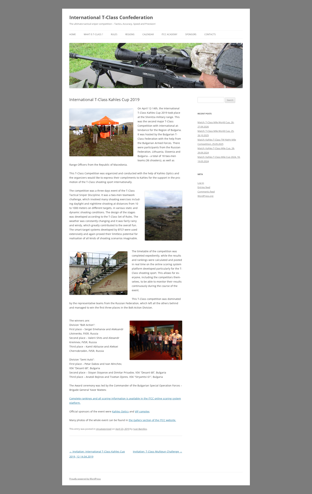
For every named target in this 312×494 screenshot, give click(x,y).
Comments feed (206, 191)
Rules (114, 34)
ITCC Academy (169, 34)
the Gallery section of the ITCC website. (152, 420)
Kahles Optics (120, 411)
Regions (130, 34)
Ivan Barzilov (140, 428)
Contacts (210, 34)
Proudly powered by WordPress (85, 478)
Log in (201, 183)
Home (72, 34)
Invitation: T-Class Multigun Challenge (157, 451)
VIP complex (142, 411)
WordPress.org (205, 196)
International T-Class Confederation (111, 17)
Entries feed (204, 187)
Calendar (148, 34)
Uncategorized (103, 428)
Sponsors (190, 34)
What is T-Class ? (93, 34)
